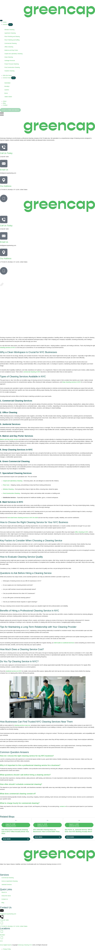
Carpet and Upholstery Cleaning (13, 53)
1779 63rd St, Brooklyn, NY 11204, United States (13, 926)
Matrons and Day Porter (11, 50)
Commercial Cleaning (10, 43)
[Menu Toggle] (1, 20)
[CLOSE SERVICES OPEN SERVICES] (10, 24)
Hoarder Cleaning (9, 71)
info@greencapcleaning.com (8, 914)
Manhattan (7, 83)
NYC (1, 941)
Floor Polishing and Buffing (12, 40)
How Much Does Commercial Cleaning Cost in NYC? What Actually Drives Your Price (15, 831)
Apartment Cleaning (10, 33)
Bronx (6, 93)
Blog (2, 902)
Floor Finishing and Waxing (12, 36)
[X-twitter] (14, 869)
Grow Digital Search (5, 945)
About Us (4, 892)
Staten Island (8, 96)
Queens (6, 90)
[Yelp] (6, 869)
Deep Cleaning (8, 57)
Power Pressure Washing (11, 64)
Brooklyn (6, 86)
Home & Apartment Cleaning (9, 881)
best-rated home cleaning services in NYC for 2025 (22, 517)
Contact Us (4, 899)
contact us (63, 806)
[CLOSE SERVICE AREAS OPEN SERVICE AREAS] (13, 77)
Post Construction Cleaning (12, 67)
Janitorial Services (74, 826)
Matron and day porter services (9, 439)
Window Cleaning (9, 29)
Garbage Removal (9, 60)
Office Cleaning (8, 47)
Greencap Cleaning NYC (25, 945)
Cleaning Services (11, 826)
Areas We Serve (6, 895)
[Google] (2, 869)
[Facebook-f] (10, 869)
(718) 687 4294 (4, 920)
